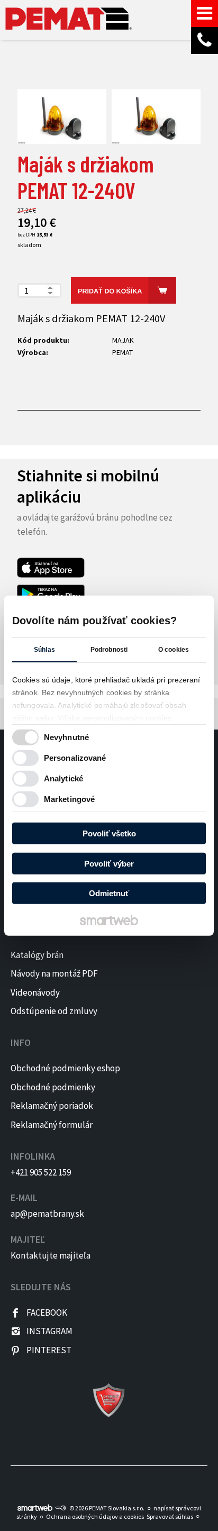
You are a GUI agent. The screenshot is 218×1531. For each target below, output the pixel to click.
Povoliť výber (109, 863)
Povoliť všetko (109, 833)
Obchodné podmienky (53, 1087)
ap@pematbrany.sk (47, 1213)
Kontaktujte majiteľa (50, 1255)
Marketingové (69, 798)
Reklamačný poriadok (52, 1105)
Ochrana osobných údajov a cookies (95, 1516)
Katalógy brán (37, 955)
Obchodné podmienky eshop (65, 1068)
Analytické (63, 777)
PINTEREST (48, 1350)
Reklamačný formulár (52, 1125)
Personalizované (75, 757)
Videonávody (35, 992)
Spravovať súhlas (170, 1516)
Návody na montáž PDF (54, 973)
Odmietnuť (109, 893)
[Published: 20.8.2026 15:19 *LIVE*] (60, 1508)
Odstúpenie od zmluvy (54, 1011)
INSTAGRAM (49, 1331)
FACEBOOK (46, 1312)
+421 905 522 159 (41, 1172)
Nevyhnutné (66, 736)
